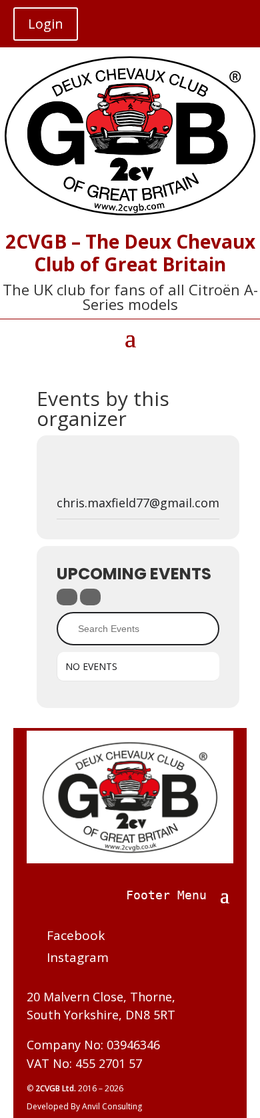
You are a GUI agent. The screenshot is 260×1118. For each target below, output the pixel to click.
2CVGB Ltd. (56, 1088)
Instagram (78, 957)
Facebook (76, 935)
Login (45, 24)
